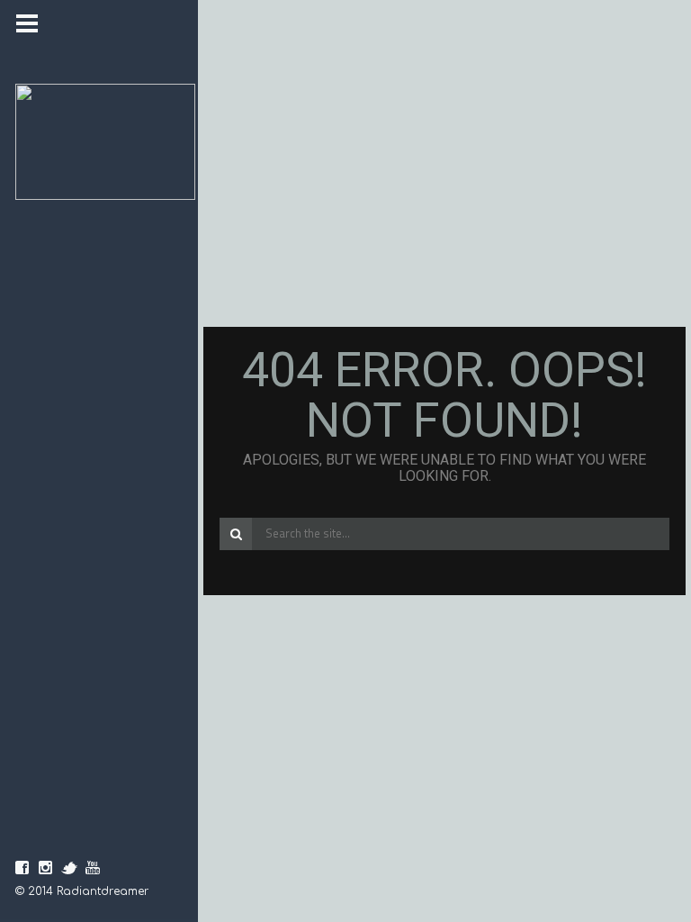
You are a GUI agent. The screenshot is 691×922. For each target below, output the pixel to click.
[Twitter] (69, 868)
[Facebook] (22, 868)
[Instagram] (46, 868)
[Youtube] (92, 868)
